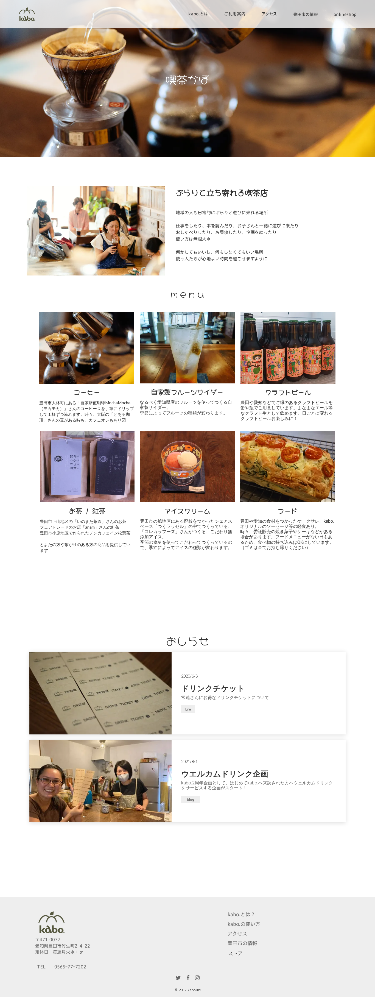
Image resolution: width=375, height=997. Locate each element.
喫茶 (235, 32)
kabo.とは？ (241, 914)
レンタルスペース (235, 41)
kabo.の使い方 (244, 924)
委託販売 (235, 50)
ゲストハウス (235, 24)
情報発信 (235, 59)
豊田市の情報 (305, 14)
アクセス (237, 933)
